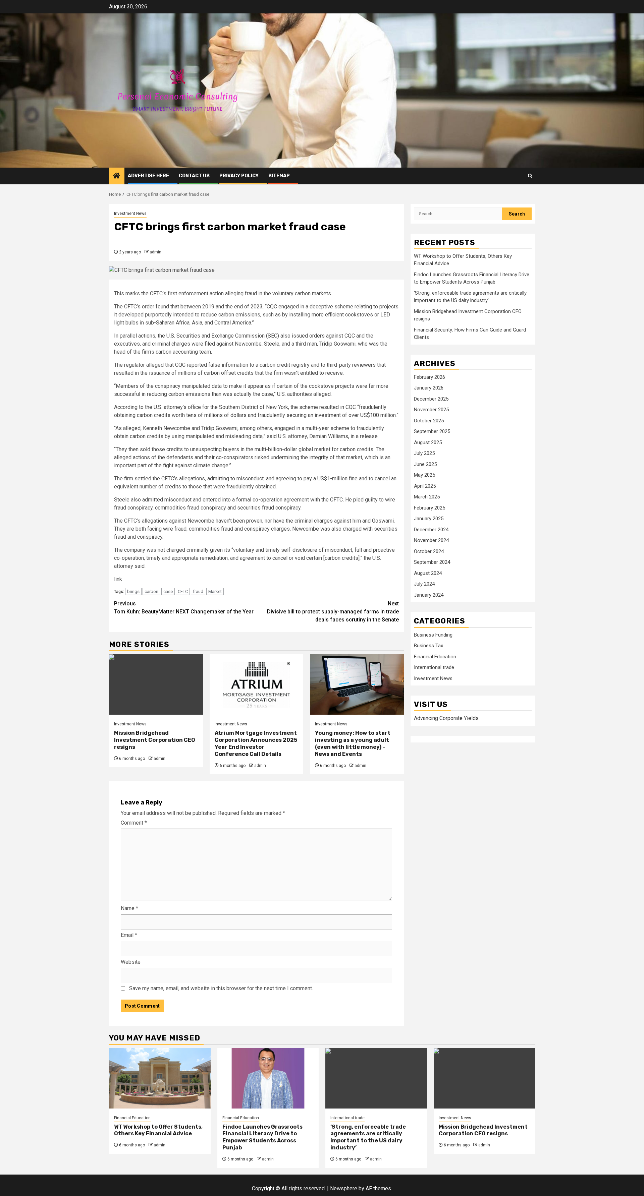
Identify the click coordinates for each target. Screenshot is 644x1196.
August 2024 (428, 574)
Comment (134, 823)
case (168, 591)
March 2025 (427, 497)
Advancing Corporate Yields (446, 718)
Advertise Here (148, 176)
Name (129, 908)
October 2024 (429, 552)
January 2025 (428, 519)
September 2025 (432, 432)
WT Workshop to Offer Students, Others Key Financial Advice (158, 1130)
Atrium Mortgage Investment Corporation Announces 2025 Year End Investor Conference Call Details (256, 743)
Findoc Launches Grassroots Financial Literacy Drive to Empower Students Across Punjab (262, 1137)
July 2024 (424, 584)
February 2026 (429, 377)
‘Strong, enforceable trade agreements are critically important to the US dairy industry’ (368, 1137)
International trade (434, 668)
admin (155, 252)
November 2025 (431, 410)
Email (129, 935)
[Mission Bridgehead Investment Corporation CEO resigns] (156, 684)
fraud (198, 591)
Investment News (130, 213)
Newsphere (343, 1188)
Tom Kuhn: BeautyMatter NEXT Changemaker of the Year (184, 607)
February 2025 (429, 508)
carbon (151, 591)
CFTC (183, 591)
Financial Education (435, 657)
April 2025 (425, 486)
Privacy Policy (239, 176)
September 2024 (432, 562)
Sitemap (279, 176)
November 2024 (431, 541)
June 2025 (425, 465)
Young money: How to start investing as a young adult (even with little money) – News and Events (352, 743)
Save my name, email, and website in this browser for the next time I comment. (221, 988)
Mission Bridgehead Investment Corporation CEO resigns (154, 740)
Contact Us (194, 176)
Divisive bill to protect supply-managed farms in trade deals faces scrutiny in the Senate (333, 611)
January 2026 (428, 388)
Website (131, 962)
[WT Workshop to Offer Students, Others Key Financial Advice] (160, 1078)
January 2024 (428, 595)
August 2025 (428, 443)
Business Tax (428, 646)
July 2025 (424, 454)
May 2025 (424, 475)
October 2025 (429, 421)
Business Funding (433, 635)
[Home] (116, 176)
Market (215, 591)
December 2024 (431, 530)
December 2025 (431, 399)
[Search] (530, 175)
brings (133, 591)
